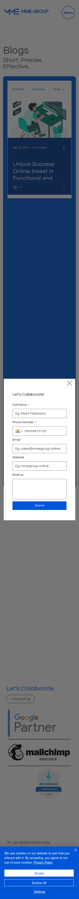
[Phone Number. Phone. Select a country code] (19, 431)
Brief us (18, 474)
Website (18, 457)
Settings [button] (39, 891)
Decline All (39, 883)
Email (16, 439)
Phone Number (24, 422)
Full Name (21, 404)
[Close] (73, 852)
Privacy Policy (43, 862)
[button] (69, 383)
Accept (39, 873)
